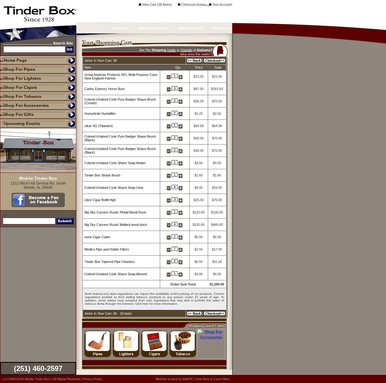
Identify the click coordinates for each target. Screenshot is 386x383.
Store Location (190, 28)
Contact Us (221, 28)
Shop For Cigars (20, 87)
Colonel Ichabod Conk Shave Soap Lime (113, 187)
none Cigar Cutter (97, 237)
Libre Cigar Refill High (100, 200)
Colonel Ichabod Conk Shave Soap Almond (115, 274)
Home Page (15, 60)
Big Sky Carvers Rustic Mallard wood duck (115, 224)
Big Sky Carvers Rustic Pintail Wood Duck (115, 212)
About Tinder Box (152, 28)
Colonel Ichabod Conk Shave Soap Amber (115, 163)
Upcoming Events (22, 123)
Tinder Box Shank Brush (102, 175)
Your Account (221, 4)
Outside (186, 50)
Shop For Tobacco (23, 96)
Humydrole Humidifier (100, 113)
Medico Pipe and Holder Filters (106, 249)
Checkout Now (191, 4)
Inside (171, 50)
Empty (126, 313)
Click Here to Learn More (212, 379)
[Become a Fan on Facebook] (38, 205)
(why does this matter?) (196, 54)
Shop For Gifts (19, 114)
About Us (120, 28)
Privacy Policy (92, 379)
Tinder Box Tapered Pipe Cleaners (109, 261)
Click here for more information (156, 303)
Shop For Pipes (19, 69)
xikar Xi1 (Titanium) (98, 126)
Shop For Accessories (26, 105)
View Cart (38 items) (156, 4)
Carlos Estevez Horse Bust (104, 89)
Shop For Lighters (22, 78)
